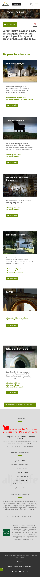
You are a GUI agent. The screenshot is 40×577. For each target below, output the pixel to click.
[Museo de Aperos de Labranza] (20, 185)
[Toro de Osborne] (20, 128)
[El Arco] (20, 299)
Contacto (19, 561)
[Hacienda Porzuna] (20, 242)
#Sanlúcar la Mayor (13, 383)
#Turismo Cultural (12, 100)
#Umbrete (10, 318)
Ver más (13, 105)
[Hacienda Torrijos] (20, 71)
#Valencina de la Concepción (16, 98)
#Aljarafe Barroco (27, 100)
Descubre (16, 16)
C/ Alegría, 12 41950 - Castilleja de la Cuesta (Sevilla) (20, 438)
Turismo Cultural (26, 16)
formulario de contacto (24, 444)
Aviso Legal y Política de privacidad (20, 566)
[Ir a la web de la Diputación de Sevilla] (6, 532)
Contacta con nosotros (21, 517)
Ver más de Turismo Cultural (21, 404)
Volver (11, 24)
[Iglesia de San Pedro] (20, 357)
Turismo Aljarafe (6, 16)
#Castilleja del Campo (14, 155)
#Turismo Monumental (14, 273)
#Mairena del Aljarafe (13, 269)
